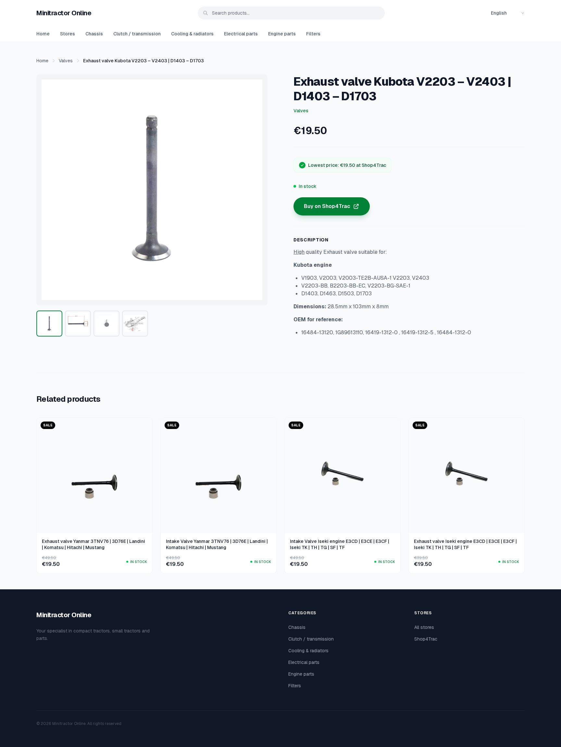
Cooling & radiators (192, 34)
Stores (67, 34)
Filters (313, 34)
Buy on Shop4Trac (327, 206)
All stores (424, 627)
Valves (66, 61)
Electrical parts (241, 34)
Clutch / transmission (137, 34)
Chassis (94, 34)
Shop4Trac (425, 639)
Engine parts (282, 34)
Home (43, 34)
